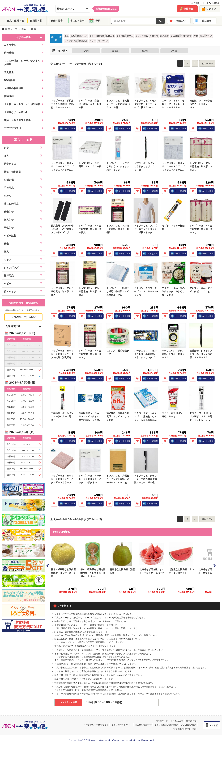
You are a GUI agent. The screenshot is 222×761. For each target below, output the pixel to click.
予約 (98, 20)
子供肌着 (9, 227)
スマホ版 (213, 725)
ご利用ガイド (199, 3)
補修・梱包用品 (12, 171)
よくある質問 (177, 721)
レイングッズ (11, 267)
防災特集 (9, 72)
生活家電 (9, 179)
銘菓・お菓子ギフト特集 (17, 120)
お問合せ (215, 3)
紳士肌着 (9, 211)
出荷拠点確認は (106, 8)
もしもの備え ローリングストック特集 (22, 62)
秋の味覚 (9, 52)
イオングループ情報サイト (96, 724)
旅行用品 (9, 275)
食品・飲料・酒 (15, 20)
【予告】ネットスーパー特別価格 (22, 104)
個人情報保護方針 (143, 724)
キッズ (7, 259)
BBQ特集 (9, 80)
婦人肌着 (9, 219)
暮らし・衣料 (77, 20)
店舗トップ (10, 29)
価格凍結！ (10, 96)
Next (214, 565)
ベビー (7, 283)
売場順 (115, 50)
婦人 (6, 251)
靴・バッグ (10, 291)
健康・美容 (57, 20)
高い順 (174, 50)
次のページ (207, 63)
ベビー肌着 (10, 235)
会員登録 (188, 8)
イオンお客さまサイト (121, 724)
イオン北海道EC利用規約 (166, 724)
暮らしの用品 (11, 203)
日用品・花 (36, 20)
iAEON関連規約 (188, 724)
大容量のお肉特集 (13, 88)
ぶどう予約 (10, 44)
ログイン (211, 8)
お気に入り (181, 20)
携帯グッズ (10, 163)
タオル (7, 195)
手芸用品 (9, 187)
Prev (47, 565)
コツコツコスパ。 (13, 128)
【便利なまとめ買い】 (16, 112)
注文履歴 (206, 20)
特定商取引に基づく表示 (184, 728)
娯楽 (6, 147)
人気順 (86, 50)
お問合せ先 (191, 721)
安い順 (145, 50)
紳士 (6, 243)
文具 (6, 155)
